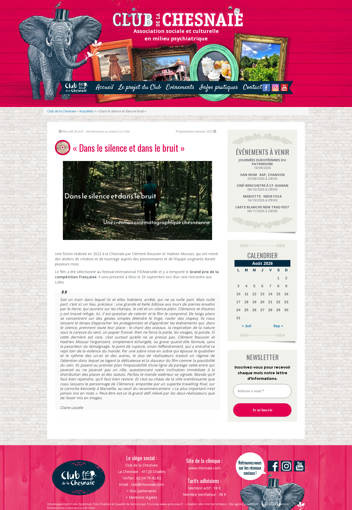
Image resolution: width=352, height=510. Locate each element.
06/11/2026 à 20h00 (262, 209)
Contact (252, 87)
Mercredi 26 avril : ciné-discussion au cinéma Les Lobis (96, 131)
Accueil (104, 87)
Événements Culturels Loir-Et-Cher (71, 508)
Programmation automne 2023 (194, 131)
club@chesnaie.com (147, 484)
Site (231, 504)
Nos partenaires (143, 490)
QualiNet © (251, 504)
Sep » (278, 326)
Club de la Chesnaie (61, 111)
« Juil (246, 326)
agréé (239, 504)
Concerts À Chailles (274, 504)
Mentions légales (143, 497)
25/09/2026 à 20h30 (262, 176)
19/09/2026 (262, 164)
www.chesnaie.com (204, 468)
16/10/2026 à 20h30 (262, 198)
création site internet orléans (206, 504)
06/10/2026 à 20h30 (262, 187)
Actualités (86, 111)
